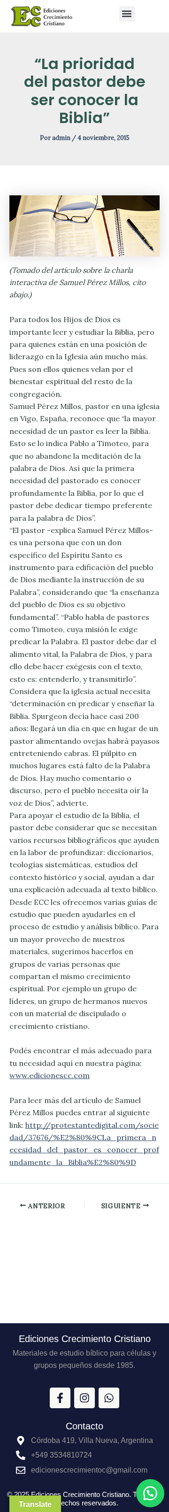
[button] (127, 14)
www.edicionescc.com (49, 1075)
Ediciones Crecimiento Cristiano (85, 1339)
